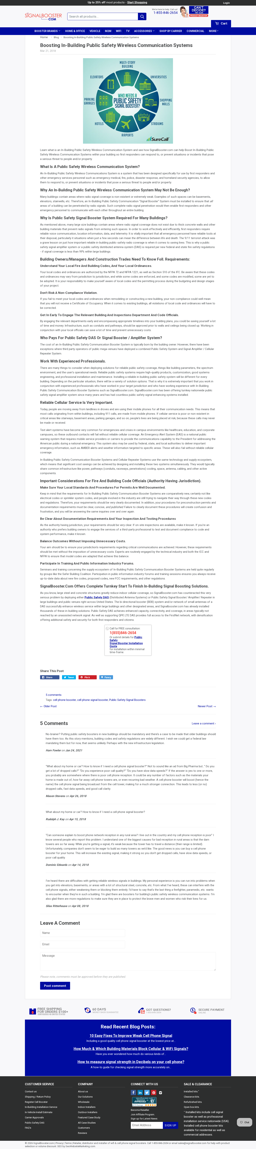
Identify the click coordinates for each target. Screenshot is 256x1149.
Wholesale (83, 1102)
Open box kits (191, 1107)
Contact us (31, 1091)
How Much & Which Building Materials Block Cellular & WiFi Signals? (131, 1049)
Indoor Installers (86, 1107)
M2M (108, 31)
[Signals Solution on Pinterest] (153, 1093)
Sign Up (170, 1125)
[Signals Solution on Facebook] (133, 1093)
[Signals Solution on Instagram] (160, 1093)
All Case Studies (87, 1122)
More (212, 31)
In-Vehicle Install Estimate (38, 1112)
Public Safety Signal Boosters (127, 700)
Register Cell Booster (36, 1102)
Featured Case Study (89, 1117)
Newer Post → (207, 706)
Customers (84, 1127)
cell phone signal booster (92, 700)
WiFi (118, 31)
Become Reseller (140, 1110)
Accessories (143, 31)
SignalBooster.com (43, 1143)
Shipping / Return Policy (38, 1096)
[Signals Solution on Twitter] (147, 1093)
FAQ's (28, 1127)
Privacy (59, 1143)
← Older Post (48, 706)
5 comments (53, 695)
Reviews (82, 1133)
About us (83, 1091)
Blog (56, 37)
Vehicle (95, 31)
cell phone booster (64, 700)
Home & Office (75, 31)
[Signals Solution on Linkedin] (140, 1093)
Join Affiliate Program (142, 1114)
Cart (223, 23)
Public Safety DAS (97, 597)
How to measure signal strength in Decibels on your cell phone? (131, 1062)
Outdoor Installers (87, 1112)
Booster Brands (46, 31)
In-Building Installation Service (41, 1107)
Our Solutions (85, 1096)
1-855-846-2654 (165, 13)
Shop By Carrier (170, 31)
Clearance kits (191, 1096)
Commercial (195, 31)
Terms (68, 1143)
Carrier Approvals (34, 1117)
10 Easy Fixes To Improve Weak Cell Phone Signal (131, 1036)
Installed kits (191, 1091)
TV (127, 31)
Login (226, 2)
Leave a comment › (204, 723)
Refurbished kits (193, 1102)
